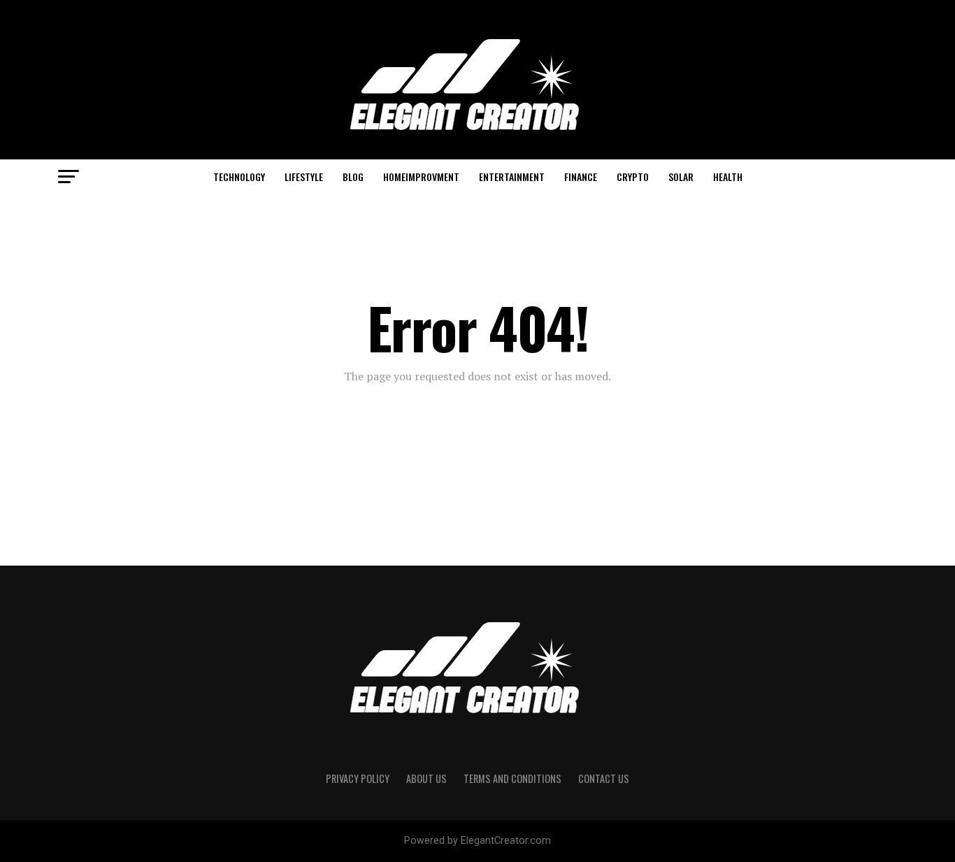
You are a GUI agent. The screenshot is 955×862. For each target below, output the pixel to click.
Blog (353, 176)
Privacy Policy (357, 778)
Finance (580, 176)
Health (727, 176)
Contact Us (603, 778)
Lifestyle (304, 176)
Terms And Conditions (512, 778)
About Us (426, 778)
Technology (239, 176)
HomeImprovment (421, 176)
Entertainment (512, 176)
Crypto (633, 176)
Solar (681, 176)
